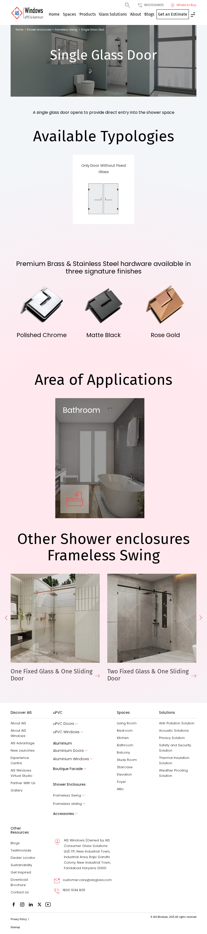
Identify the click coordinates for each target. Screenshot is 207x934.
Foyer (121, 781)
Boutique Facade (68, 768)
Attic (120, 789)
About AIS (18, 723)
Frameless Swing (67, 795)
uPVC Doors (63, 724)
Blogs (149, 14)
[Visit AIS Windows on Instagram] (22, 904)
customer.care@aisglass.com (87, 879)
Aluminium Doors (68, 751)
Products (88, 14)
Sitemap (15, 927)
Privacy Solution (172, 737)
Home (54, 14)
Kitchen (123, 737)
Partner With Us (23, 783)
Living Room (127, 723)
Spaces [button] (69, 14)
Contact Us (20, 892)
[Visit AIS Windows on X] (39, 904)
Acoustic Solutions (174, 730)
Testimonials (21, 850)
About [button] (135, 14)
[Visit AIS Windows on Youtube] (48, 904)
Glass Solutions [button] (113, 14)
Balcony (123, 752)
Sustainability (21, 865)
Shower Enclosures (69, 784)
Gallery (16, 790)
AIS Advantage (23, 743)
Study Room (127, 759)
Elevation (124, 774)
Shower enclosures (39, 30)
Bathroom (125, 745)
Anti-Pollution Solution (176, 723)
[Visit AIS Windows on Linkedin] (31, 904)
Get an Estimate (172, 14)
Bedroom (125, 730)
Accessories (63, 813)
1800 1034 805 (74, 890)
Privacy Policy (19, 919)
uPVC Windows (66, 732)
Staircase (125, 767)
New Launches (23, 750)
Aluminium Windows (71, 759)
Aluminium (62, 743)
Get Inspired (21, 872)
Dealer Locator (23, 857)
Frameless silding (67, 803)
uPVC (57, 712)
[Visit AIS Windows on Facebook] (14, 904)
